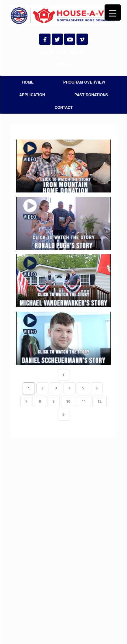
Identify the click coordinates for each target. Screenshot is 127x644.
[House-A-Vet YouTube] (69, 39)
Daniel (63, 338)
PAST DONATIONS (91, 94)
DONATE (63, 64)
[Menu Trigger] (113, 12)
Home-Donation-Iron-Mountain (63, 166)
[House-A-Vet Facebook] (45, 39)
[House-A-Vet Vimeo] (82, 39)
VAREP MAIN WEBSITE (63, 52)
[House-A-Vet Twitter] (57, 39)
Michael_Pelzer (63, 280)
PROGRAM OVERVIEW (84, 82)
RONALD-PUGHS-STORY (63, 223)
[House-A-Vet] (63, 15)
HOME (28, 82)
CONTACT (64, 107)
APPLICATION (32, 94)
